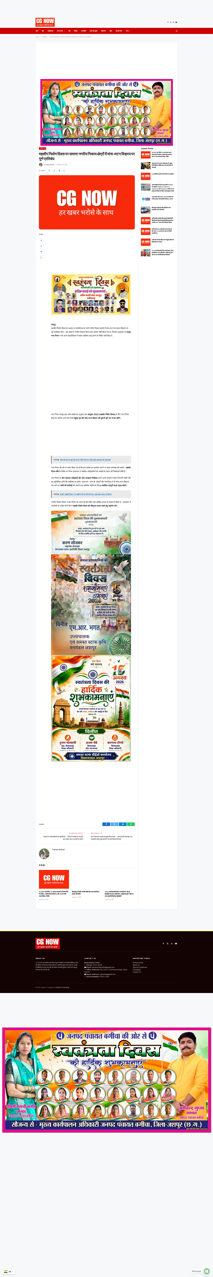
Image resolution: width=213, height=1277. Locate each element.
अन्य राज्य (60, 31)
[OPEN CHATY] (207, 1271)
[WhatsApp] (41, 257)
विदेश (75, 31)
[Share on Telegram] (59, 170)
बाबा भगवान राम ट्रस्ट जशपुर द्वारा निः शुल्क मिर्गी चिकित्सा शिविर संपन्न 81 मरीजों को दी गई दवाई (162, 165)
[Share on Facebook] (49, 170)
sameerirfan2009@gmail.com (103, 967)
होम (43, 31)
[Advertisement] (106, 8)
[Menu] (37, 31)
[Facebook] (41, 240)
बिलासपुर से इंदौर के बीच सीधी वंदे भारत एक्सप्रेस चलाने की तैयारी (85, 893)
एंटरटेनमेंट (119, 31)
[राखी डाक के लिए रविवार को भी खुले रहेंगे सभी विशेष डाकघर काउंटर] (145, 242)
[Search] (176, 30)
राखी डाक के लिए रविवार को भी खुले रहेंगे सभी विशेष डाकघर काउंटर (163, 241)
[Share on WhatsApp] (64, 170)
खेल (110, 31)
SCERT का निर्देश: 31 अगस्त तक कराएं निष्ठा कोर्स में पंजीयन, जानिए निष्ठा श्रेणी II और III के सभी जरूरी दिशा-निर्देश (53, 894)
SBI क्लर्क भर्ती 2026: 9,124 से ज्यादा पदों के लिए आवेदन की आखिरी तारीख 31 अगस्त (162, 198)
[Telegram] (41, 251)
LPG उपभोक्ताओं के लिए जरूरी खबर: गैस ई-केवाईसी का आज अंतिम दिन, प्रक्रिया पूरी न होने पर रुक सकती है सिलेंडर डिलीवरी (119, 894)
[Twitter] (41, 246)
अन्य (127, 31)
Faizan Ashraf (49, 165)
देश (69, 31)
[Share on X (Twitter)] (54, 170)
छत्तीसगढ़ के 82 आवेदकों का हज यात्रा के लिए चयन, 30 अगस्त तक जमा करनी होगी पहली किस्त (162, 231)
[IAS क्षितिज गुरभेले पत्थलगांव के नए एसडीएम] (145, 176)
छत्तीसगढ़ (50, 31)
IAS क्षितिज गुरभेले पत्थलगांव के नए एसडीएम (163, 174)
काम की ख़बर (94, 31)
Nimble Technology (62, 987)
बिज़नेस (103, 31)
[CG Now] (45, 22)
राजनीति (83, 31)
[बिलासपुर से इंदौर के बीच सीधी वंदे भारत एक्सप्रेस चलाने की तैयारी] (87, 879)
